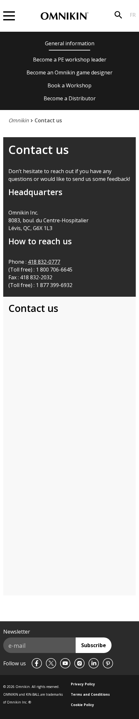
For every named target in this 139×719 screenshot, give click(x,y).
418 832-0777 (44, 261)
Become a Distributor (70, 98)
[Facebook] (37, 663)
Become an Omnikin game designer (69, 72)
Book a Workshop (69, 85)
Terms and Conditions (90, 694)
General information (69, 43)
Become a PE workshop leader (69, 59)
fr (133, 14)
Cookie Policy (82, 704)
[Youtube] (65, 663)
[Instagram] (79, 663)
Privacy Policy (83, 684)
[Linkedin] (94, 663)
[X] (51, 663)
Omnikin (18, 120)
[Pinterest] (108, 663)
